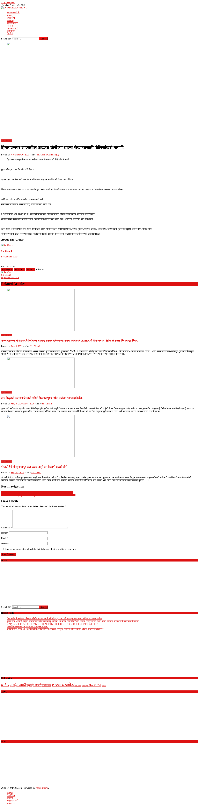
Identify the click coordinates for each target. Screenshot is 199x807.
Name (4, 532)
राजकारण (11, 15)
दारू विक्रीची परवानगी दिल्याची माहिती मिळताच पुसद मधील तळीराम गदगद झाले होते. (42, 397)
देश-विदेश (11, 18)
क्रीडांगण (11, 31)
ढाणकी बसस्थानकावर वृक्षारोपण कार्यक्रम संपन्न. (27, 626)
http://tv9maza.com (10, 277)
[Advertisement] (99, 585)
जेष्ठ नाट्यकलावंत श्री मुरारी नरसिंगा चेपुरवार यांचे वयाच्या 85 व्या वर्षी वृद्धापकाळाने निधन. (38, 495)
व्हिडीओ (10, 33)
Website (4, 543)
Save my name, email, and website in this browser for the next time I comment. (41, 549)
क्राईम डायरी (12, 23)
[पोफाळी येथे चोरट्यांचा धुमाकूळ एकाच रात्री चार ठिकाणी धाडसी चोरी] (99, 436)
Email (4, 538)
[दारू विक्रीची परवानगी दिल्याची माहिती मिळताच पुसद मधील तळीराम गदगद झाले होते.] (99, 373)
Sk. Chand (42, 154)
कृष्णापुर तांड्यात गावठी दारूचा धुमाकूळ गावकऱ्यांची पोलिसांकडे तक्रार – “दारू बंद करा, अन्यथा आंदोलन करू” (52, 624)
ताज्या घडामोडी (13, 12)
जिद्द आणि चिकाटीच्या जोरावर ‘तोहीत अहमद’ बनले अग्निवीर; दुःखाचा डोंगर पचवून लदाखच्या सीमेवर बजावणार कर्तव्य (54, 618)
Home (10, 793)
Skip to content (8, 2)
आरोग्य (10, 25)
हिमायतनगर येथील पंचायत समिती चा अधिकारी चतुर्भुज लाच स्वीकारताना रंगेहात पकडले (37, 492)
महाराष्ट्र (10, 20)
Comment (6, 527)
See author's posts (9, 256)
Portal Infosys (42, 788)
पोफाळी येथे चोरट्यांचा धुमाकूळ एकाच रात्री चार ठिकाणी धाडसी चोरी (34, 466)
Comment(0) (53, 154)
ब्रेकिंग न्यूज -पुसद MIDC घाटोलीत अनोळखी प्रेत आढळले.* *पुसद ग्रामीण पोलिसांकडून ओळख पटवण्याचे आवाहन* (55, 629)
